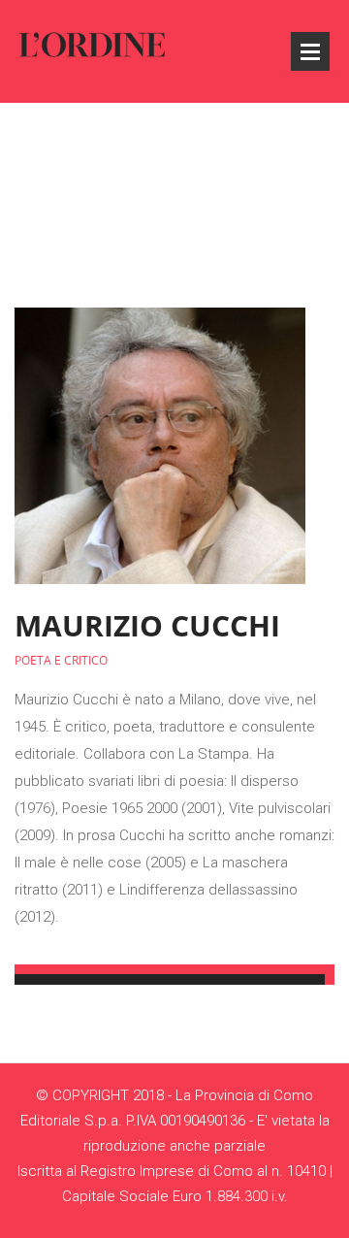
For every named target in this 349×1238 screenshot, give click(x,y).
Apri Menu (310, 51)
